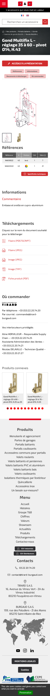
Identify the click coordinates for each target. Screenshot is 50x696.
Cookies (25, 669)
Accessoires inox (25, 486)
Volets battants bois (25, 469)
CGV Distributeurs (27, 553)
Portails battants (25, 444)
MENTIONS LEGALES (25, 661)
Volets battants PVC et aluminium (25, 465)
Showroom (25, 525)
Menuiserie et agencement (25, 436)
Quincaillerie (25, 482)
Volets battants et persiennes (25, 461)
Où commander (38, 76)
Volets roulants (25, 457)
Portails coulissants (25, 448)
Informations (32, 71)
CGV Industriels (27, 548)
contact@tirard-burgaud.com (27, 574)
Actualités (25, 529)
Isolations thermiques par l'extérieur (25, 478)
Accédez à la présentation (26, 63)
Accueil (25, 504)
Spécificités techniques (37, 174)
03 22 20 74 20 (27, 567)
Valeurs (25, 521)
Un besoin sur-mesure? (25, 490)
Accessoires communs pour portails (25, 453)
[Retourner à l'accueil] (25, 3)
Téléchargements (25, 537)
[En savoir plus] (13, 679)
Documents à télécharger (17, 76)
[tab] (7, 137)
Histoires (25, 508)
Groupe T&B (25, 512)
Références (17, 71)
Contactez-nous (25, 541)
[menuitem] (22, 15)
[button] (4, 4)
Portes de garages (25, 440)
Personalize (25, 692)
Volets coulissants (25, 473)
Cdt (34, 155)
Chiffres (25, 516)
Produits (25, 533)
